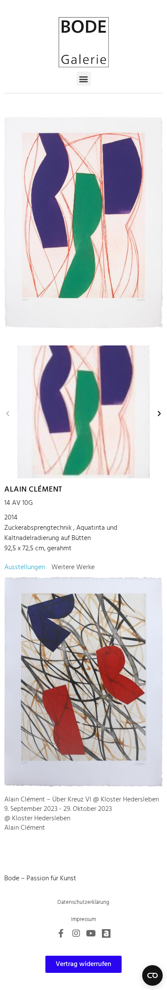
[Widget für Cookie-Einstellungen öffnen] (152, 975)
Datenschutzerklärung (83, 902)
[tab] (24, 567)
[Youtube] (91, 933)
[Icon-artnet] (106, 933)
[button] (84, 79)
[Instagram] (76, 933)
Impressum (83, 919)
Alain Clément (33, 489)
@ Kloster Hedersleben (37, 818)
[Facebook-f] (61, 933)
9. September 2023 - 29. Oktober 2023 (58, 809)
